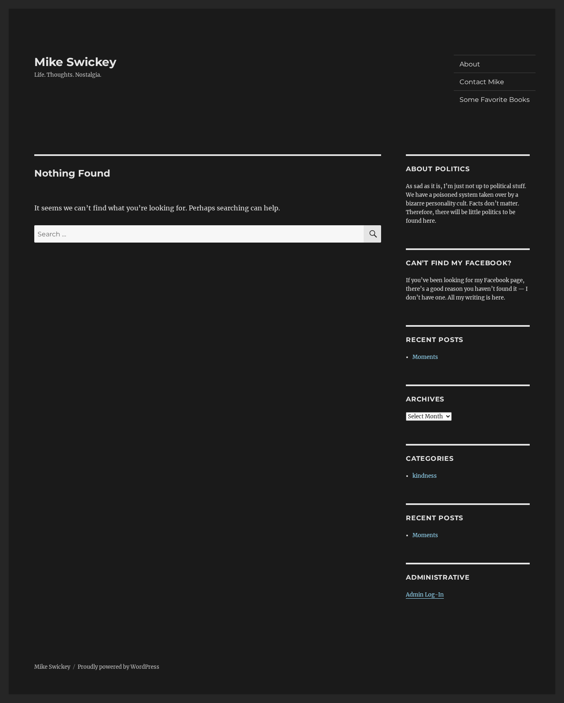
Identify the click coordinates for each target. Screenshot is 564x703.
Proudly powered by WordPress (118, 666)
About (470, 64)
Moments (425, 357)
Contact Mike (482, 82)
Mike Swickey (75, 62)
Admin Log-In (425, 594)
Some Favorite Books (495, 100)
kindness (424, 475)
